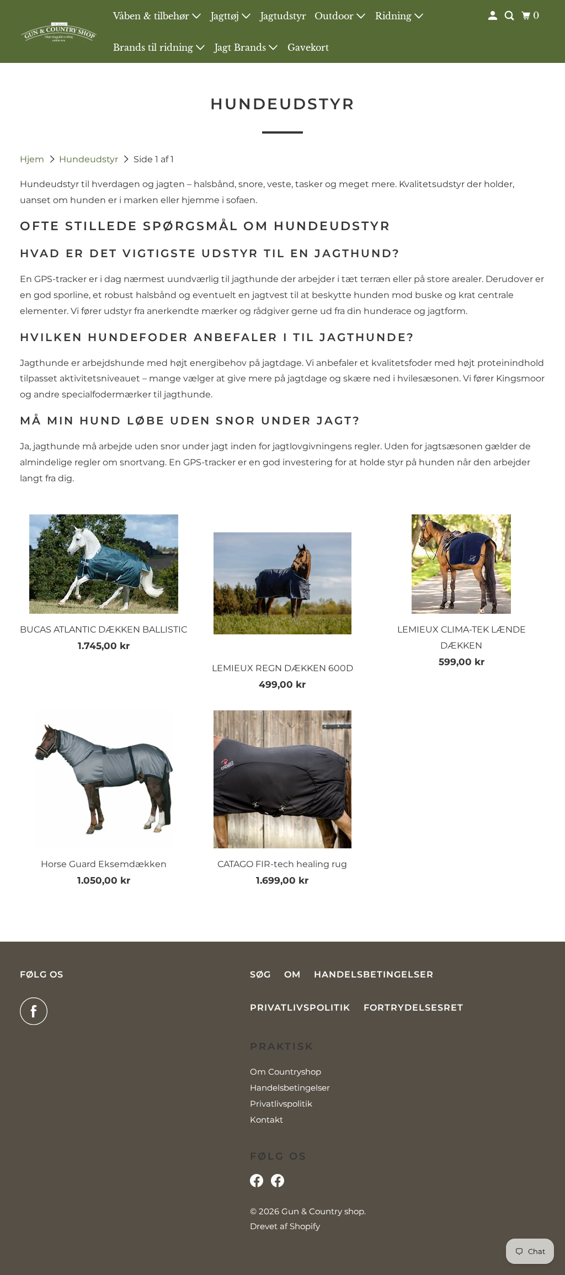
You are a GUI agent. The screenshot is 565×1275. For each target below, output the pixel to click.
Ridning (394, 16)
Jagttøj (226, 16)
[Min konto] (493, 16)
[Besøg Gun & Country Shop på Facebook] (277, 1183)
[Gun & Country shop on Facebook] (36, 1011)
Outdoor (335, 16)
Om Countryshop (285, 1071)
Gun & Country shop (322, 1211)
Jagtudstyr (283, 16)
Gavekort (308, 47)
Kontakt (266, 1119)
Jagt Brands (242, 47)
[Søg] (510, 16)
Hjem (33, 159)
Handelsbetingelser (374, 974)
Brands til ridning (154, 47)
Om (292, 974)
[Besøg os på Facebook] (256, 1183)
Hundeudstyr (89, 159)
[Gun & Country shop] (59, 31)
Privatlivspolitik (300, 1007)
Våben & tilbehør (152, 16)
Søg (260, 974)
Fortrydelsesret (413, 1007)
